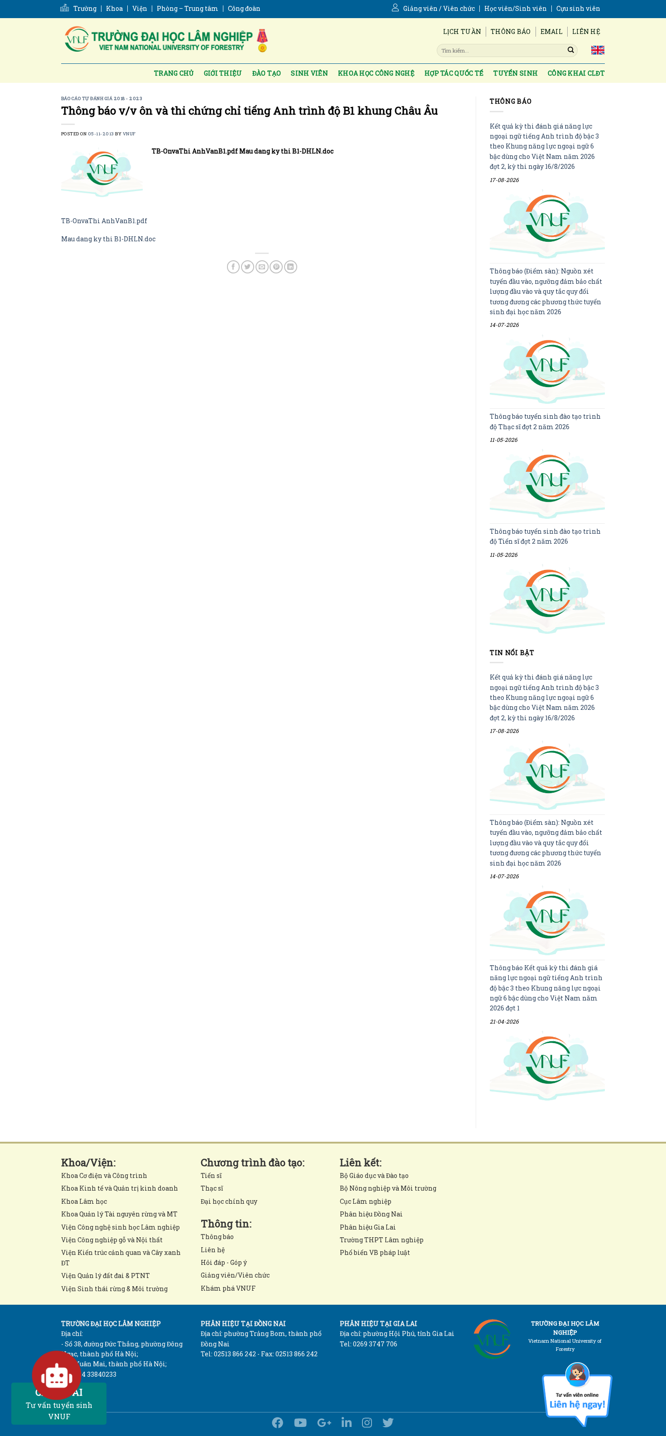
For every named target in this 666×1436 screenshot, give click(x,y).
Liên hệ (586, 31)
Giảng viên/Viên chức (235, 1275)
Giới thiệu (223, 73)
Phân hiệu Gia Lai (368, 1227)
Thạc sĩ (212, 1188)
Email (552, 31)
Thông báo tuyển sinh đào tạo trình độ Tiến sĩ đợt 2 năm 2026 (545, 536)
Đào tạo (266, 73)
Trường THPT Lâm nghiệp (382, 1239)
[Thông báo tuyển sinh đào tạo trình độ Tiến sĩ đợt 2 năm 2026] (547, 599)
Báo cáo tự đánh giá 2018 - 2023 (101, 98)
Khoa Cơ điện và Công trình (104, 1175)
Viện (139, 8)
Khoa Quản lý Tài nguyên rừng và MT (119, 1214)
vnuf (129, 134)
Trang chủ (174, 73)
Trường (85, 8)
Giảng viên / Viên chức (439, 8)
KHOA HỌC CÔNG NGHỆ (376, 73)
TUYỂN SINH (515, 73)
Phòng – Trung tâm (187, 8)
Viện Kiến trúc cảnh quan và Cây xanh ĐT (121, 1257)
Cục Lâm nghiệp (365, 1201)
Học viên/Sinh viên (515, 8)
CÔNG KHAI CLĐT (576, 73)
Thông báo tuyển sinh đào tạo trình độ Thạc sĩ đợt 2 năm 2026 (545, 421)
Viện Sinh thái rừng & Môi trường (114, 1288)
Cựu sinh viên (578, 8)
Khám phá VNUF (228, 1288)
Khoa (114, 8)
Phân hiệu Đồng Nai (371, 1214)
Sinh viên (309, 73)
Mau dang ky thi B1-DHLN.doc (108, 239)
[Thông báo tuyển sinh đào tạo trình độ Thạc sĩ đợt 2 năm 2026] (547, 484)
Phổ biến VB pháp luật (375, 1252)
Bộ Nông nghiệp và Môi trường (388, 1188)
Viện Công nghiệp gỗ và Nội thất (112, 1239)
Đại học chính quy (229, 1201)
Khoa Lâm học (84, 1201)
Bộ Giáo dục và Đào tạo (374, 1175)
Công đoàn (244, 8)
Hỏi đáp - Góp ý (224, 1262)
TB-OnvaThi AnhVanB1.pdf (104, 220)
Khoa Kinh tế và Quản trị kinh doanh (119, 1188)
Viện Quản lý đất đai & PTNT (105, 1275)
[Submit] (571, 50)
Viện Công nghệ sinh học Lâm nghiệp (120, 1227)
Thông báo (511, 31)
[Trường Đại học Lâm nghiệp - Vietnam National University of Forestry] (165, 40)
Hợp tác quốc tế (454, 73)
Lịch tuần (462, 31)
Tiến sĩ (211, 1175)
